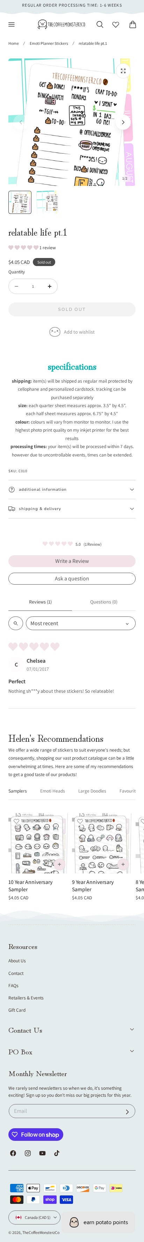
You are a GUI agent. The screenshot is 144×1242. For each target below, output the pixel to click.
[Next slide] (123, 122)
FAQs (13, 985)
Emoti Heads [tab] (52, 791)
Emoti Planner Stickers (49, 43)
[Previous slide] (20, 122)
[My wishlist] (115, 24)
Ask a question (72, 578)
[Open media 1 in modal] (123, 70)
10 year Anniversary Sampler (30, 885)
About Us (17, 960)
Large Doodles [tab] (92, 791)
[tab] (19, 202)
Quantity (16, 271)
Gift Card (17, 1010)
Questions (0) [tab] (103, 602)
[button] (11, 24)
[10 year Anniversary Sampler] (38, 843)
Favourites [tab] (130, 791)
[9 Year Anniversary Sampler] (102, 843)
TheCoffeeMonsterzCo (40, 1232)
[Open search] (15, 623)
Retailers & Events (26, 998)
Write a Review (72, 561)
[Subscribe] (127, 1112)
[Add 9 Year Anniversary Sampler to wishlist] (80, 821)
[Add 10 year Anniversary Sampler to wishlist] (16, 821)
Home (13, 43)
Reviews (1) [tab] (40, 602)
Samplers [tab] (17, 791)
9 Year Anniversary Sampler (93, 885)
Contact (15, 973)
